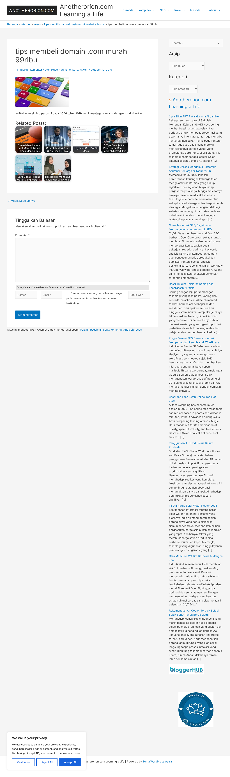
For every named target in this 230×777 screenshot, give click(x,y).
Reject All (47, 762)
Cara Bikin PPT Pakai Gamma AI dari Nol (194, 116)
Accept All (70, 762)
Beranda (128, 10)
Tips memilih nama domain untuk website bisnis (74, 24)
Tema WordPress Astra (157, 761)
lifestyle (195, 10)
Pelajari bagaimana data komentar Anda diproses (111, 329)
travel (177, 10)
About (213, 10)
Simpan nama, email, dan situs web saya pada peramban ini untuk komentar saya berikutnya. (94, 298)
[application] (153, 10)
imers (37, 24)
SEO (162, 10)
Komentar (22, 235)
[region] (46, 751)
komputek (145, 10)
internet (26, 24)
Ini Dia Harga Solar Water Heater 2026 (193, 505)
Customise (23, 762)
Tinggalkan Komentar (28, 69)
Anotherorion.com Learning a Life (86, 10)
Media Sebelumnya (21, 200)
